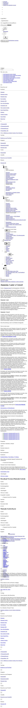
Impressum (20, 536)
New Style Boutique (5, 103)
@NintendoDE (4, 124)
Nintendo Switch (4, 94)
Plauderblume (8, 222)
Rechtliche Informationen (15, 538)
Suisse (4, 572)
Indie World (8, 259)
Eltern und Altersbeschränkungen (7, 536)
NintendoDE (3, 143)
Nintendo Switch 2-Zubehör (11, 209)
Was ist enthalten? (9, 234)
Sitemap (7, 275)
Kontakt (13, 541)
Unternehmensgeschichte (11, 227)
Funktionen (8, 204)
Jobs (24, 536)
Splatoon (2, 112)
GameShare (8, 206)
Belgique (5, 551)
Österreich (5, 567)
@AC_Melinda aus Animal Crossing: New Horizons (11, 132)
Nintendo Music (9, 238)
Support (16, 536)
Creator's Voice (9, 261)
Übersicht (5, 1)
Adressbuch (5, 4)
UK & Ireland (6, 554)
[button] (15, 166)
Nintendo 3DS (4, 101)
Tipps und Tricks (9, 262)
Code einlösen (9, 194)
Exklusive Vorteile (9, 237)
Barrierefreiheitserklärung (6, 541)
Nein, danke (3, 589)
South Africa (5, 555)
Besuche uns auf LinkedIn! (6, 157)
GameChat (8, 205)
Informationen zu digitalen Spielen (13, 192)
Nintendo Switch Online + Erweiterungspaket (15, 235)
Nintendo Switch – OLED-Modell (13, 216)
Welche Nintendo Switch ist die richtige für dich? (16, 219)
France (4, 554)
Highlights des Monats (10, 187)
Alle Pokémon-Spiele (7, 82)
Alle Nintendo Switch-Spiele (9, 76)
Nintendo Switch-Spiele (11, 174)
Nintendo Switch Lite (10, 218)
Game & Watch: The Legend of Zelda (13, 224)
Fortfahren (7, 579)
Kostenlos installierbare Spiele (12, 179)
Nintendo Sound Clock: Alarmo (12, 223)
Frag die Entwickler (10, 260)
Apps (7, 247)
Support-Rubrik (7, 369)
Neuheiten (8, 176)
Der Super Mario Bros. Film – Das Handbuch (15, 272)
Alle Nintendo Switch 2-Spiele (9, 74)
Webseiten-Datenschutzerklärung (7, 537)
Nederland (5, 546)
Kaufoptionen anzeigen (13, 40)
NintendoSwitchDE (5, 145)
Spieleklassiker (9, 236)
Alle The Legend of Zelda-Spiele (10, 81)
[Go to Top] (14, 278)
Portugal (5, 548)
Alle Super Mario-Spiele (8, 80)
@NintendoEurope (4, 128)
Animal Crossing (4, 114)
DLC (7, 180)
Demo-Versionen (9, 178)
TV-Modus (16, 457)
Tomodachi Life (4, 105)
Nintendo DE (3, 162)
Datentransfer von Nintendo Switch (13, 211)
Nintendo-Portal (9, 183)
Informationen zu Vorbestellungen (7, 408)
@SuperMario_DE (4, 130)
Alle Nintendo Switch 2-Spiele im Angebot (12, 75)
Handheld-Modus (4, 457)
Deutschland (5, 552)
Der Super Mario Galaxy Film (12, 271)
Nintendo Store (4, 96)
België (4, 559)
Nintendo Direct (9, 258)
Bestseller (8, 190)
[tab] (14, 534)
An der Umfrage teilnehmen (14, 610)
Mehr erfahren (23, 469)
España (4, 542)
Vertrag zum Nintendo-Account (9, 336)
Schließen (3, 579)
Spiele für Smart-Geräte (10, 181)
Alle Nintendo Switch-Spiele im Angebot (11, 77)
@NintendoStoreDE (5, 126)
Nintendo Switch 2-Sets (10, 210)
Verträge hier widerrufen (10, 539)
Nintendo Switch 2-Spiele (11, 173)
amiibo (7, 225)
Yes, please (8, 589)
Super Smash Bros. (4, 110)
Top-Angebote (9, 189)
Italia (4, 545)
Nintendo (2, 92)
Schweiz (5, 570)
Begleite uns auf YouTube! (6, 138)
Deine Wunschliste (9, 193)
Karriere (7, 274)
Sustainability (17, 539)
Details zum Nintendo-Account (9, 5)
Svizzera (5, 564)
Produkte (7, 248)
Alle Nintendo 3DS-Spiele (8, 78)
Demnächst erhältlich (10, 177)
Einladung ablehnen (5, 610)
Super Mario (3, 116)
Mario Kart (3, 118)
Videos (7, 249)
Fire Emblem (3, 98)
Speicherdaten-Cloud (5, 471)
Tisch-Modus (11, 457)
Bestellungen (5, 2)
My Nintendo (8, 273)
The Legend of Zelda (5, 107)
